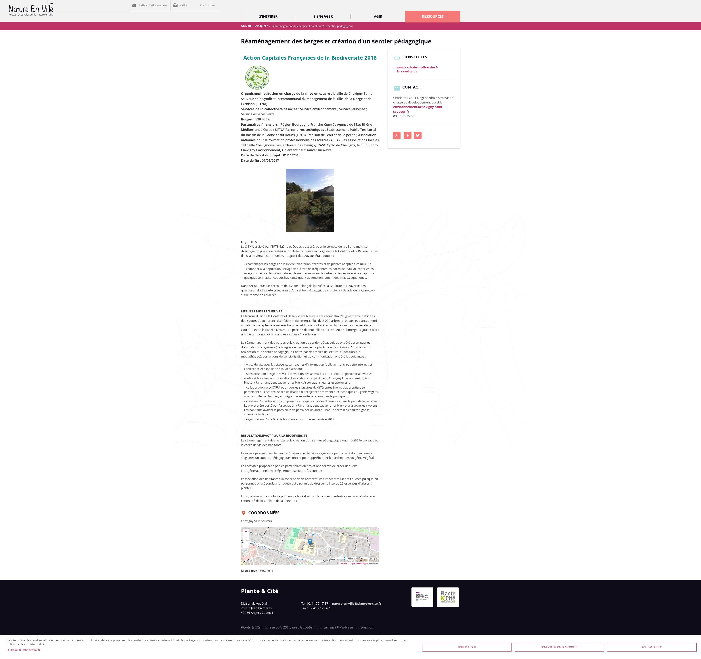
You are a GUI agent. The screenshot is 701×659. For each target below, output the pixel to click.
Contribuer (207, 5)
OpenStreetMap (359, 563)
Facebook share (407, 135)
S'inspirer (268, 16)
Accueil (246, 26)
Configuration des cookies (559, 647)
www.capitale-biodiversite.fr (417, 67)
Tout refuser (467, 647)
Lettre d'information (153, 5)
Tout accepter (652, 647)
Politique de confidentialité (24, 650)
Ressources (433, 16)
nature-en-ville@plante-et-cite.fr (356, 603)
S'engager (323, 16)
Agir (378, 16)
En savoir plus (407, 71)
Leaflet (343, 563)
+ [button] (246, 531)
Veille (183, 5)
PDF (397, 135)
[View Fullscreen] (246, 545)
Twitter (418, 135)
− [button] (246, 537)
